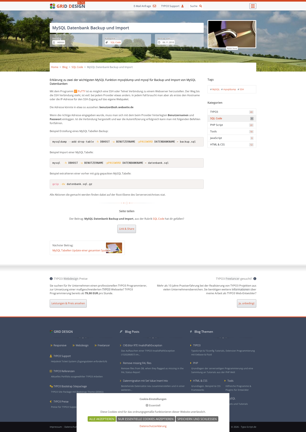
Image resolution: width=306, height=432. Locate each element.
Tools (231, 131)
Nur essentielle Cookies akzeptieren (146, 419)
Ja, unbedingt (247, 303)
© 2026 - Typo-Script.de (243, 426)
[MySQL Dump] (232, 34)
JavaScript (231, 138)
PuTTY (81, 91)
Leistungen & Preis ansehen (68, 303)
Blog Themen (203, 331)
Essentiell (154, 405)
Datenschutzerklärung (153, 426)
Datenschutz (71, 426)
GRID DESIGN (63, 331)
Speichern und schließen (197, 419)
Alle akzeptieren (101, 419)
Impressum (56, 426)
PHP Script (231, 125)
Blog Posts (132, 331)
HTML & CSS (231, 144)
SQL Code (115, 42)
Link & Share (126, 228)
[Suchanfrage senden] (200, 6)
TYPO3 (231, 112)
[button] (252, 6)
